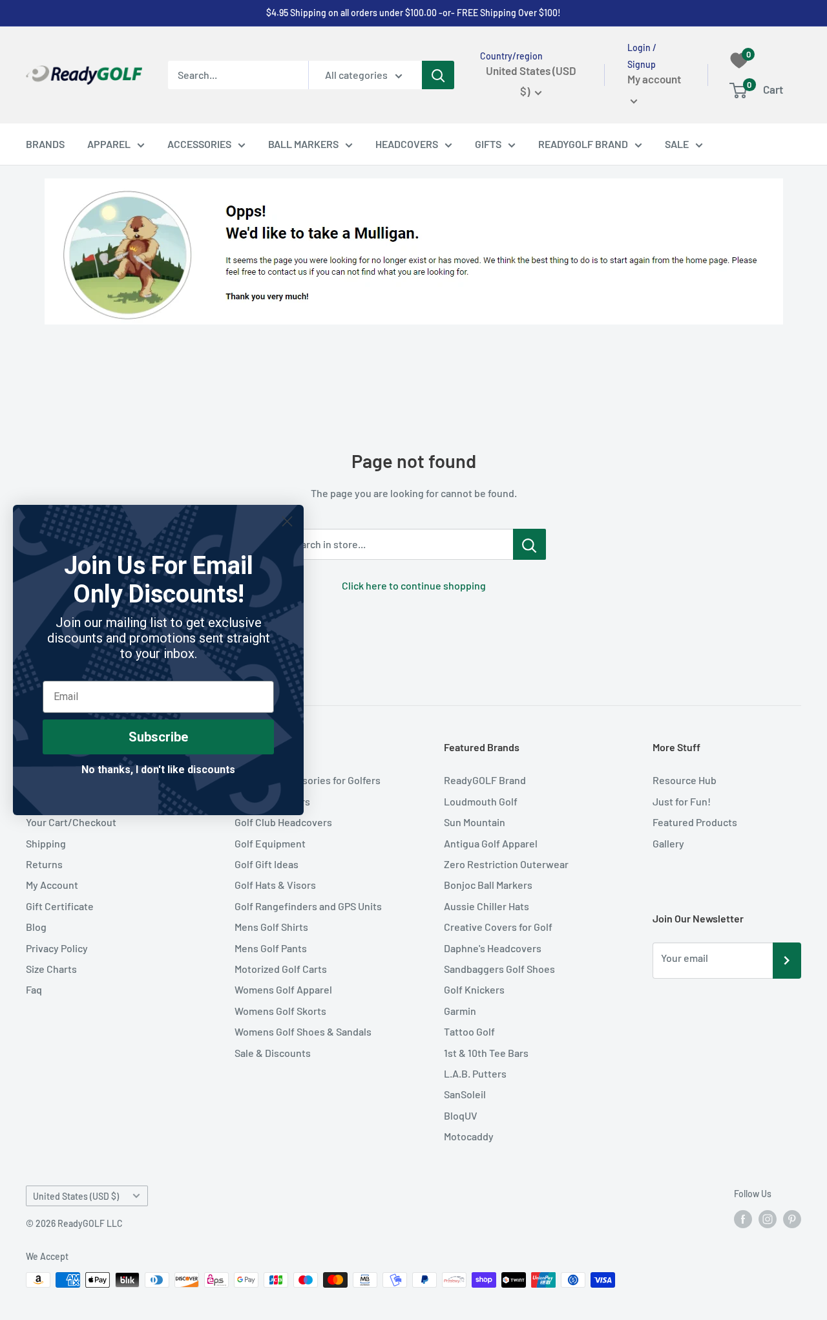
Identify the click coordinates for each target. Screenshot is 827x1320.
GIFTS (488, 144)
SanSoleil (465, 1094)
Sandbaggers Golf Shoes (499, 969)
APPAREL (109, 144)
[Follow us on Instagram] (768, 1219)
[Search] (438, 75)
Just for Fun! (682, 801)
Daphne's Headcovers (492, 948)
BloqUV (460, 1115)
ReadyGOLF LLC (90, 1223)
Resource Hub (685, 780)
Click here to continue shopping (414, 585)
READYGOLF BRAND (583, 144)
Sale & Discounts (273, 1053)
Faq (34, 989)
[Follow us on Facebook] (743, 1219)
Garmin (460, 1011)
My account (654, 79)
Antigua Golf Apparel (491, 843)
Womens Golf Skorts (280, 1011)
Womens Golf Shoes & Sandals (303, 1031)
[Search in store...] (529, 544)
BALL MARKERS (303, 144)
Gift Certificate (60, 906)
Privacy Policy (57, 948)
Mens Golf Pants (271, 948)
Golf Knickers (474, 989)
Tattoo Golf (469, 1031)
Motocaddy (469, 1136)
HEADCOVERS (406, 144)
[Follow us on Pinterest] (792, 1219)
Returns (44, 864)
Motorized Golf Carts (281, 969)
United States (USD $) (76, 1196)
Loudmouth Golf (481, 801)
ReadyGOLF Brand (485, 780)
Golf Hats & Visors (275, 884)
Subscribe (158, 737)
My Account (52, 884)
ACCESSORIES (199, 144)
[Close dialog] (287, 521)
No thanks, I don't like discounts (158, 769)
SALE (677, 144)
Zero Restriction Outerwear (506, 864)
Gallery (668, 843)
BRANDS (45, 144)
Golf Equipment (270, 843)
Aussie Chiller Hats (486, 906)
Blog (36, 927)
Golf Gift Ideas (266, 864)
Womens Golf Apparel (283, 989)
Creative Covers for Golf (498, 927)
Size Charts (51, 969)
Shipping (46, 843)
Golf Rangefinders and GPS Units (308, 906)
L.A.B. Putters (475, 1073)
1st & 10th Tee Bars (486, 1053)
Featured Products (695, 822)
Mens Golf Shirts (271, 927)
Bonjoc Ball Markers (488, 884)
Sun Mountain (474, 822)
